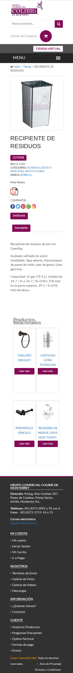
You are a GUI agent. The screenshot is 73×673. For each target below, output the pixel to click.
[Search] (59, 24)
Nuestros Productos (26, 627)
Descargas (19, 590)
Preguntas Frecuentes (27, 633)
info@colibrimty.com (23, 523)
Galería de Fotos (23, 579)
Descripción (21, 228)
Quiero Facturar (23, 638)
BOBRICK (26, 175)
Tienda (27, 67)
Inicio (17, 67)
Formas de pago (23, 644)
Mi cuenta (19, 540)
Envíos (16, 650)
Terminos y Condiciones (48, 670)
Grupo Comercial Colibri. (23, 658)
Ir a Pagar (18, 558)
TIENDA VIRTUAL (48, 48)
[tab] (21, 228)
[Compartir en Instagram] (33, 206)
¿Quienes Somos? (24, 606)
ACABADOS (34, 168)
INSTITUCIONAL (35, 171)
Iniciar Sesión (21, 546)
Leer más (24, 371)
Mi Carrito (19, 552)
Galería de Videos (24, 585)
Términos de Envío (24, 573)
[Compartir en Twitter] (18, 206)
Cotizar (18, 157)
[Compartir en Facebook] (13, 206)
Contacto (18, 611)
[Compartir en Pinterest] (23, 206)
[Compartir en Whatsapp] (28, 206)
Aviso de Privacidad (50, 664)
